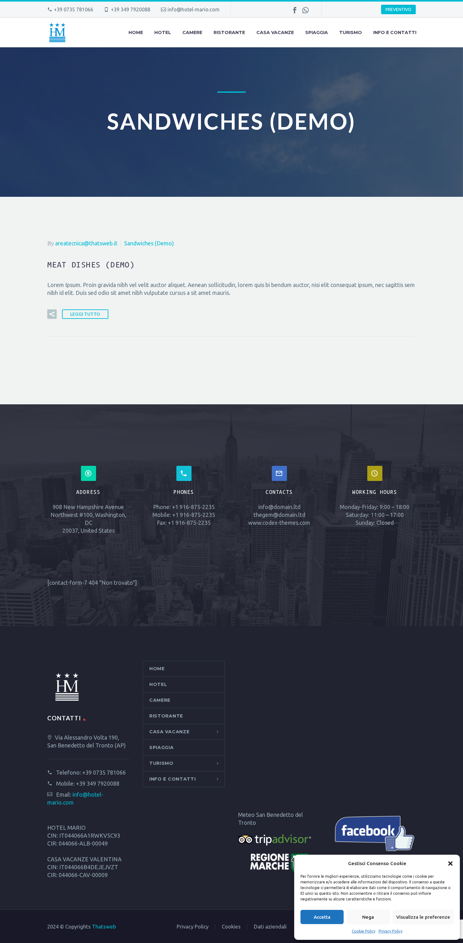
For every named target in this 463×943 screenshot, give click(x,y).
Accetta (322, 917)
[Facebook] (294, 10)
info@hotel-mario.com (194, 9)
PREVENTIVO (398, 9)
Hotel (162, 32)
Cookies (231, 926)
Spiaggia (316, 32)
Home (136, 32)
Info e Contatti (394, 32)
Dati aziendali (270, 926)
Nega (368, 917)
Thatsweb (104, 926)
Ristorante (229, 32)
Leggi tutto (85, 314)
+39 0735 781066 (73, 9)
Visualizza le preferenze (423, 917)
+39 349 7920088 (97, 783)
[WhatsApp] (305, 10)
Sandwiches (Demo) (149, 243)
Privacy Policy (391, 931)
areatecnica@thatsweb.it (86, 243)
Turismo (350, 32)
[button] (450, 863)
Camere (192, 32)
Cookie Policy (363, 931)
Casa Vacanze (275, 32)
